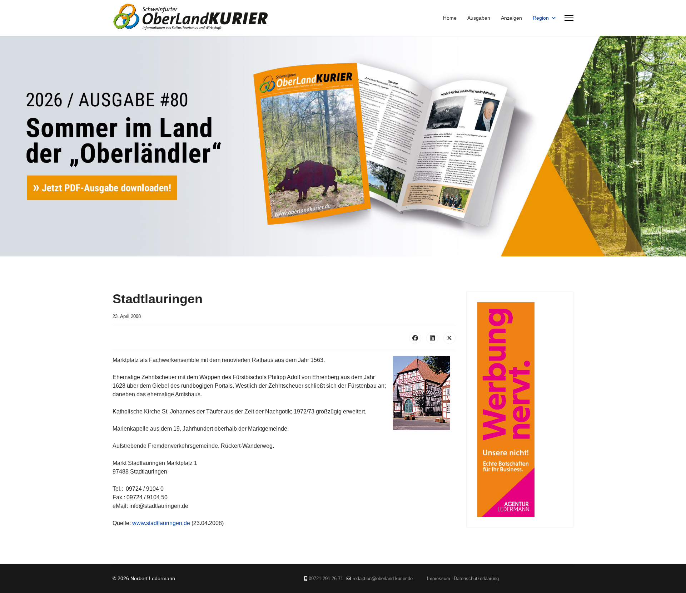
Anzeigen (511, 18)
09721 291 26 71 (326, 578)
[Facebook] (415, 338)
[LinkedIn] (432, 338)
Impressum (438, 578)
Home (450, 18)
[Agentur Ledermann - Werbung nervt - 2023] (519, 409)
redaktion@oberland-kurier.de (383, 578)
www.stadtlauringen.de (161, 523)
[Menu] (569, 18)
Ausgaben (478, 18)
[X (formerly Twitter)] (449, 338)
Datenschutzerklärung (476, 578)
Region (541, 18)
